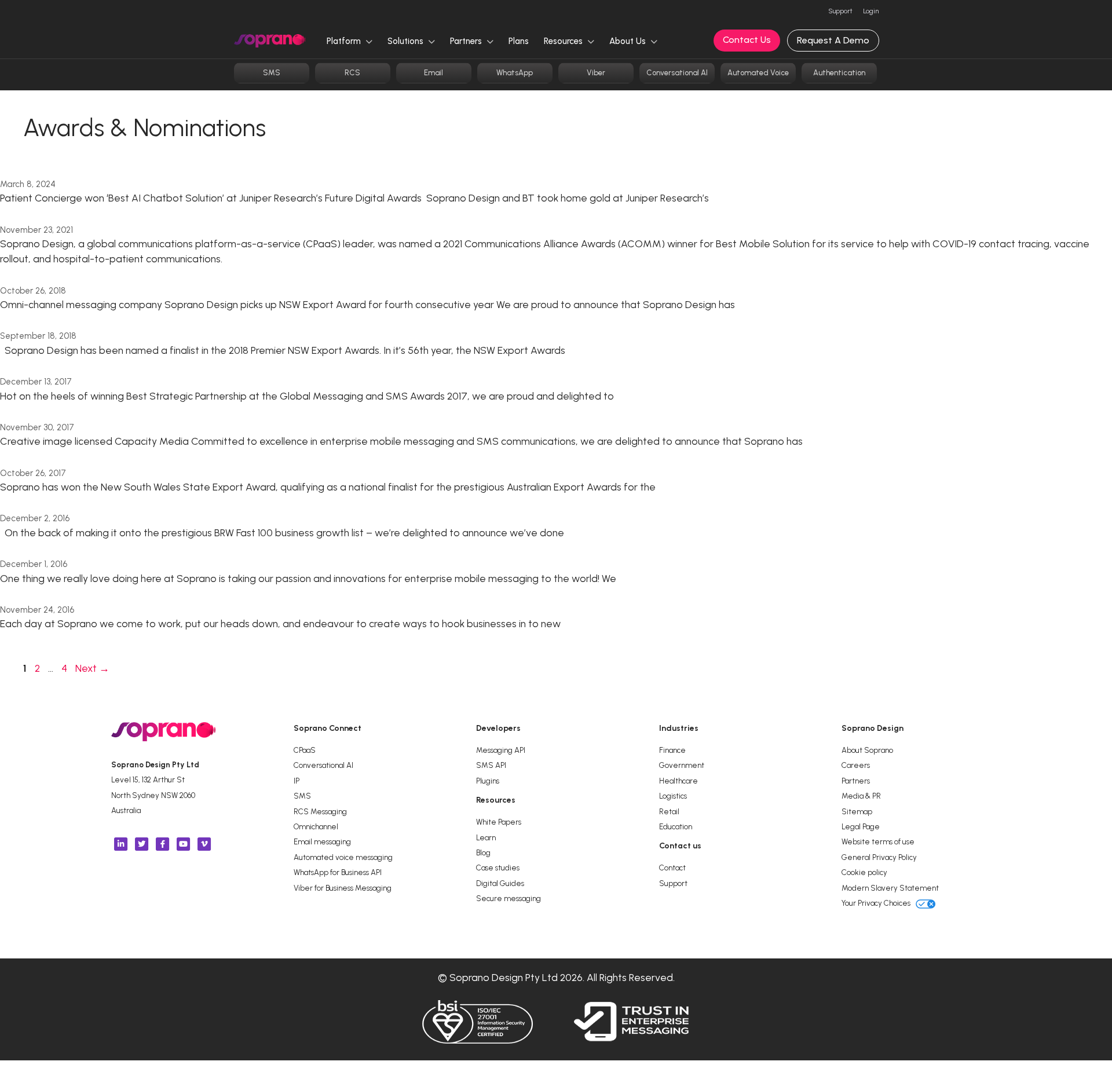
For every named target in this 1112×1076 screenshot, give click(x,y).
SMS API (491, 765)
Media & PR (861, 795)
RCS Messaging (320, 811)
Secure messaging (508, 898)
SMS (271, 72)
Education (675, 826)
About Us (628, 41)
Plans (519, 41)
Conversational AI (677, 72)
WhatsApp (514, 72)
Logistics (673, 795)
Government (681, 765)
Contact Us (747, 39)
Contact (672, 867)
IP (296, 780)
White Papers (498, 821)
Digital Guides (500, 883)
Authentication (839, 72)
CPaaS (305, 750)
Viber (596, 72)
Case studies (498, 867)
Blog (483, 852)
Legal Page (861, 826)
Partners (467, 41)
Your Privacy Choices (877, 902)
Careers (856, 765)
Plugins (487, 780)
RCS (352, 72)
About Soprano (867, 750)
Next (92, 668)
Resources (564, 41)
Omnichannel (316, 826)
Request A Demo (833, 40)
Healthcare (678, 780)
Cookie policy (864, 872)
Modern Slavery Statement (890, 887)
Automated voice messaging (343, 857)
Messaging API (500, 750)
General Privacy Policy (879, 857)
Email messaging (322, 841)
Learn (486, 837)
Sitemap (857, 811)
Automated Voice (758, 72)
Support (840, 11)
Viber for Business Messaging (343, 887)
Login (871, 11)
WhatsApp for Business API (338, 872)
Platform (345, 41)
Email (433, 72)
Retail (669, 811)
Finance (672, 750)
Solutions (406, 41)
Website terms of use (878, 841)
